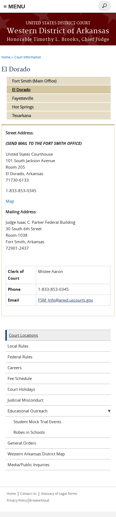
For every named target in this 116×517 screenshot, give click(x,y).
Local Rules (18, 346)
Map (10, 201)
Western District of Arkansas (58, 31)
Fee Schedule (20, 378)
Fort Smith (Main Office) (34, 81)
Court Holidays (21, 389)
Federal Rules (20, 356)
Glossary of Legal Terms (59, 493)
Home (6, 57)
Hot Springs (23, 106)
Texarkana (21, 115)
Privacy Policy (17, 500)
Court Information (27, 57)
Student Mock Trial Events (37, 421)
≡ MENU (14, 6)
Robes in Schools (29, 432)
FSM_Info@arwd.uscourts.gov (65, 300)
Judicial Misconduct (25, 400)
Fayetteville (22, 98)
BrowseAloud (39, 500)
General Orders (22, 443)
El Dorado (21, 89)
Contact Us (28, 493)
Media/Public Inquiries (28, 464)
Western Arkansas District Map (36, 453)
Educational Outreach (27, 410)
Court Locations (23, 335)
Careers (15, 367)
